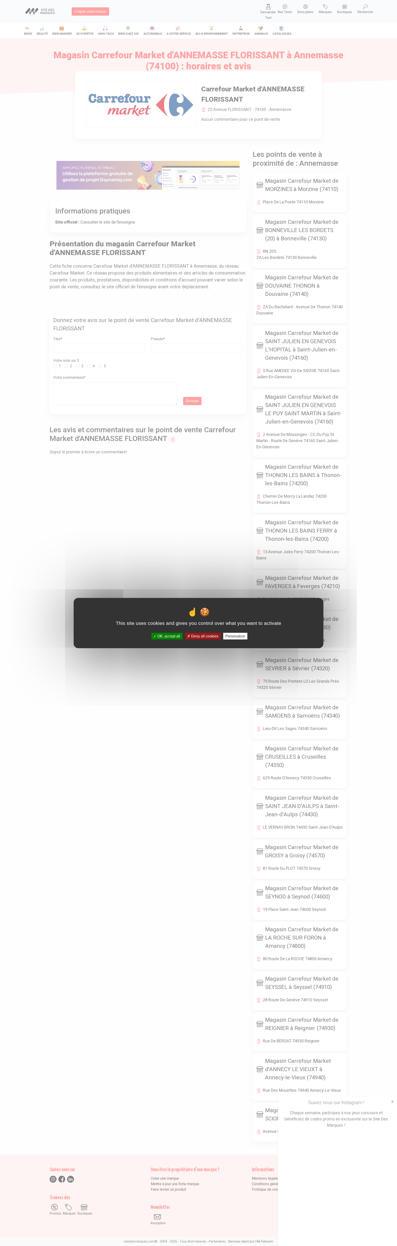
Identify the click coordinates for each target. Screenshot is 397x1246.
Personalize (235, 636)
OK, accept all (168, 636)
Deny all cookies (204, 636)
